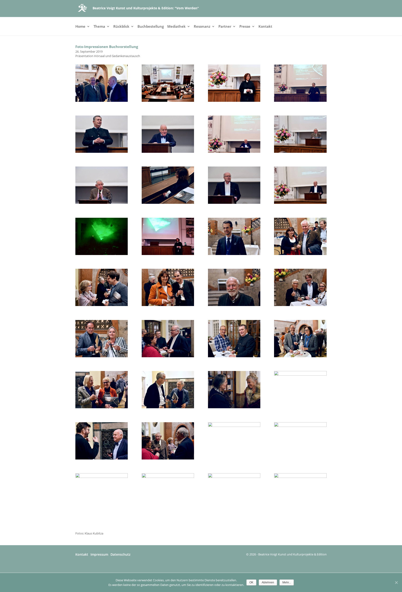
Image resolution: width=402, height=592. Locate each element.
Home (80, 27)
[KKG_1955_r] (101, 477)
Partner (224, 27)
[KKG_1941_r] (168, 407)
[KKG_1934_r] (300, 305)
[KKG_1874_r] (168, 101)
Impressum (99, 554)
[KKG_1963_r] (234, 477)
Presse (244, 27)
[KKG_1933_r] (234, 305)
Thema (99, 27)
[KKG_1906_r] (168, 203)
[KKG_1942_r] (234, 407)
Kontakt (265, 27)
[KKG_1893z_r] (234, 152)
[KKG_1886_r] (101, 152)
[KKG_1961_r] (168, 477)
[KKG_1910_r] (234, 203)
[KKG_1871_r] (101, 101)
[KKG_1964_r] (300, 477)
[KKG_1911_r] (300, 203)
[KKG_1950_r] (234, 426)
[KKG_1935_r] (101, 356)
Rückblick (121, 27)
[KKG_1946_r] (300, 374)
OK (251, 582)
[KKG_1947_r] (101, 458)
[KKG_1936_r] (168, 356)
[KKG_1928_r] (234, 254)
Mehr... (286, 582)
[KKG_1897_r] (300, 152)
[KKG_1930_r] (101, 305)
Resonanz (202, 27)
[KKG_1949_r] (168, 458)
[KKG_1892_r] (168, 152)
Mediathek (176, 27)
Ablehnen (268, 582)
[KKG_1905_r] (101, 203)
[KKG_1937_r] (234, 356)
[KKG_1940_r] (101, 407)
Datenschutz (121, 554)
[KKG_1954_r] (300, 426)
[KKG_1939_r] (300, 356)
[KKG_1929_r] (300, 254)
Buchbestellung (150, 27)
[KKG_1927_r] (168, 254)
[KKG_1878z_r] (234, 101)
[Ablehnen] (396, 582)
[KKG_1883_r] (300, 101)
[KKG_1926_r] (101, 254)
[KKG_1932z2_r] (168, 305)
